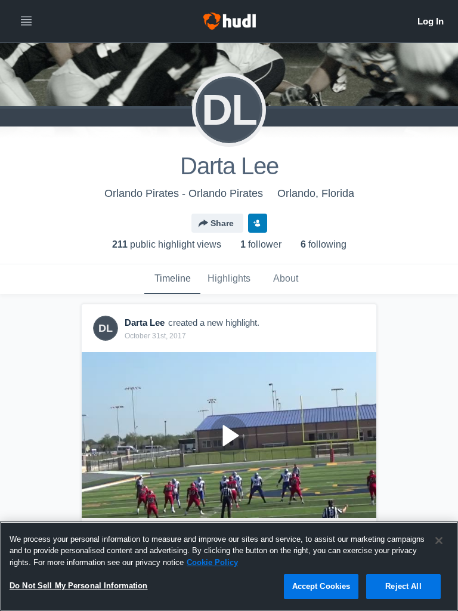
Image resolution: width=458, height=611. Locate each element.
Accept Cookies (321, 586)
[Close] (439, 540)
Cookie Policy (212, 562)
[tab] (172, 279)
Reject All (403, 586)
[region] (229, 566)
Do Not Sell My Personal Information (79, 585)
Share (222, 223)
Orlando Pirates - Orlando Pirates (183, 193)
